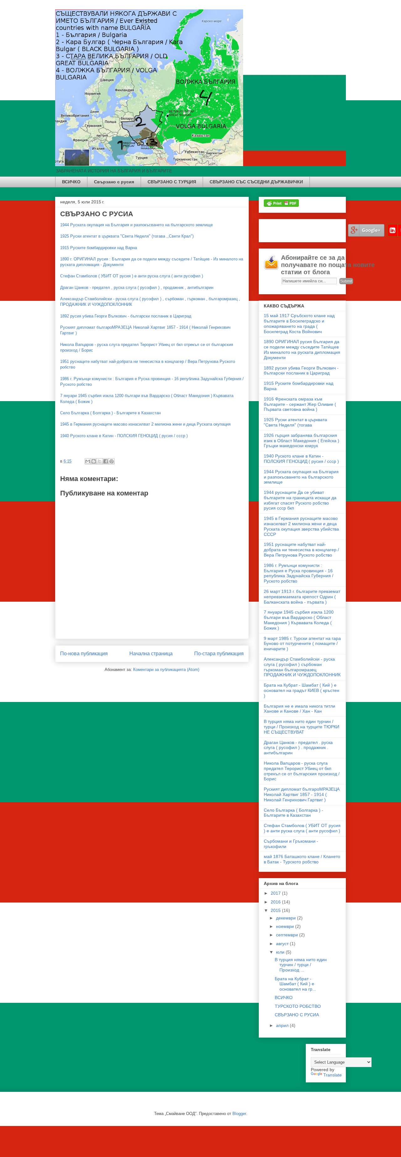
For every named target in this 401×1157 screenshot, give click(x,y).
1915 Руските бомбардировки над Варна (98, 247)
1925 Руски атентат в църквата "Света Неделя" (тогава (295, 422)
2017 (276, 893)
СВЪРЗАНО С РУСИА (297, 1014)
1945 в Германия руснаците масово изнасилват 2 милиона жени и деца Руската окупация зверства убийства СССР (301, 526)
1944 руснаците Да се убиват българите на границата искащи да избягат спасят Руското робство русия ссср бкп (300, 500)
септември (287, 934)
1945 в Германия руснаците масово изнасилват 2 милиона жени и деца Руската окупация (145, 424)
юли (281, 952)
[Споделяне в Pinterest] (111, 461)
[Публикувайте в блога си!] (94, 461)
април (283, 1025)
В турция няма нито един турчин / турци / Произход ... (301, 965)
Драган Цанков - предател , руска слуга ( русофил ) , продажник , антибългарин (136, 287)
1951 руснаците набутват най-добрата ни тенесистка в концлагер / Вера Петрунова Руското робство (301, 550)
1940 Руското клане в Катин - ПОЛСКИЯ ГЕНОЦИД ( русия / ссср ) (124, 435)
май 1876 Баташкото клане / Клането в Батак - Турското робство (302, 859)
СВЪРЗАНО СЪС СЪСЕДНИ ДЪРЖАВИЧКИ (256, 181)
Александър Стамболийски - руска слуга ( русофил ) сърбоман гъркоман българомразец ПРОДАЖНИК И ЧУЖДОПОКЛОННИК (302, 667)
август (283, 943)
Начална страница (151, 653)
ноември (285, 926)
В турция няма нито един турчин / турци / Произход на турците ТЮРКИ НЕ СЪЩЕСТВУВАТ (301, 727)
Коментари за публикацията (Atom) (166, 669)
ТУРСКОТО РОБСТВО (298, 1006)
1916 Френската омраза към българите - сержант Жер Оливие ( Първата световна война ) (300, 404)
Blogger (239, 1113)
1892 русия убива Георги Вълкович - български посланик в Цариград (125, 316)
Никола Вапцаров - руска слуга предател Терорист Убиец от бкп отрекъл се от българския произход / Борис (302, 771)
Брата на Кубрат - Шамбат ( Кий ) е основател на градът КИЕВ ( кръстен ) (301, 690)
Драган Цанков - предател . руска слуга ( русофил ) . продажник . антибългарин (298, 748)
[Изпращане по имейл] (88, 461)
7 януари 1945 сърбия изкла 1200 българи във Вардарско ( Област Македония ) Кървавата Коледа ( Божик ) (299, 620)
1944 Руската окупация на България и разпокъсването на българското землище (136, 225)
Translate (332, 1074)
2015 (276, 910)
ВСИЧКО (71, 181)
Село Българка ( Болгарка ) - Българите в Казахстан (110, 413)
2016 (276, 901)
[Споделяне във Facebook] (105, 461)
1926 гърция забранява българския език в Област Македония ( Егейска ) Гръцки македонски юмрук (301, 440)
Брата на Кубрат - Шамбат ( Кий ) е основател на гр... (295, 984)
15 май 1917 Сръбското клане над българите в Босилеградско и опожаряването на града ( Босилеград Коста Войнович (299, 323)
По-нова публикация (84, 653)
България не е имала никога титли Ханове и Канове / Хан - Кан (299, 709)
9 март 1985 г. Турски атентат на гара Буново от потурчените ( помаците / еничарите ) (302, 644)
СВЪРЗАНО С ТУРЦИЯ (172, 181)
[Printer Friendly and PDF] (281, 205)
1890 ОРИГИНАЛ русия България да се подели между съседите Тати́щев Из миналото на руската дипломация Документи (302, 349)
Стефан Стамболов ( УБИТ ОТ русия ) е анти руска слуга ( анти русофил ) (131, 276)
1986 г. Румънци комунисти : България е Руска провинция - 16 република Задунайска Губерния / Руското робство (298, 573)
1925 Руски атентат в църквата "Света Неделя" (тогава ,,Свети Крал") (127, 236)
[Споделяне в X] (99, 461)
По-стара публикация (219, 653)
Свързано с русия (114, 181)
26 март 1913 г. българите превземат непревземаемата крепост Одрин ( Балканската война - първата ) (302, 597)
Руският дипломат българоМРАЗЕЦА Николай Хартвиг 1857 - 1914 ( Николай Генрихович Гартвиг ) (302, 794)
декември (286, 917)
